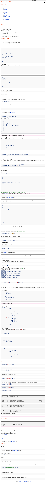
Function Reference (6, 193)
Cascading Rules (5, 12)
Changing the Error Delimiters (7, 16)
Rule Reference (4, 20)
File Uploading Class (19, 481)
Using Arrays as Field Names (6, 19)
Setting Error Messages (6, 15)
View (3, 41)
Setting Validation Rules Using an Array (7, 11)
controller (4, 43)
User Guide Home (25, 481)
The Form (5, 8)
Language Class (4, 252)
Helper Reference (4, 22)
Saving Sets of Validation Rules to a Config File (8, 18)
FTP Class (30, 481)
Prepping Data (5, 13)
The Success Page (5, 9)
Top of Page (22, 481)
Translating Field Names (12, 112)
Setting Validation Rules (5, 434)
